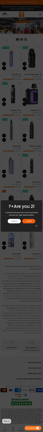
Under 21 (14, 221)
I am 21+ (29, 221)
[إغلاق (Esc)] (36, 226)
